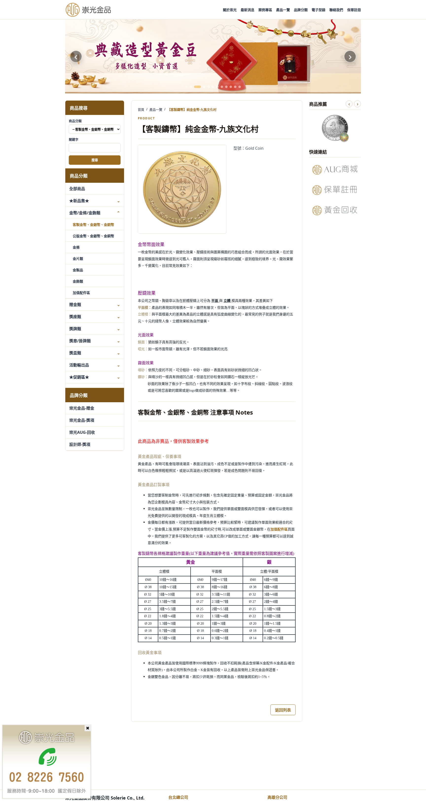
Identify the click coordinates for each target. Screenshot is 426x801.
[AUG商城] (335, 169)
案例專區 (265, 9)
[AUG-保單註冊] (335, 190)
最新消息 (247, 9)
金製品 (78, 270)
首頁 (141, 109)
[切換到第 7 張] (217, 87)
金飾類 (78, 281)
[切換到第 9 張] (226, 87)
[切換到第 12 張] (239, 87)
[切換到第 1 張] (186, 87)
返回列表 (283, 710)
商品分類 (75, 121)
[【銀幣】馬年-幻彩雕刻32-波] (335, 128)
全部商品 (77, 188)
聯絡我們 (336, 9)
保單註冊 (354, 9)
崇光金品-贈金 (81, 408)
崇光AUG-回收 (82, 432)
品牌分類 (301, 9)
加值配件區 (81, 292)
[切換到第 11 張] (235, 87)
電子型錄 (318, 9)
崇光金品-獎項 (81, 420)
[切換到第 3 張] (197, 87)
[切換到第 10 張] (231, 87)
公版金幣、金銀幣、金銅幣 (93, 236)
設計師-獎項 (79, 444)
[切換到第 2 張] (191, 87)
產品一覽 (283, 9)
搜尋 (94, 160)
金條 (76, 247)
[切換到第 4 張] (204, 87)
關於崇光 (230, 9)
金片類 (78, 258)
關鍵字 (73, 139)
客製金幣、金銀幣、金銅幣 (93, 224)
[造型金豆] (213, 56)
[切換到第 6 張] (213, 87)
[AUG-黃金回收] (335, 210)
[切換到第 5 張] (208, 87)
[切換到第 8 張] (222, 87)
